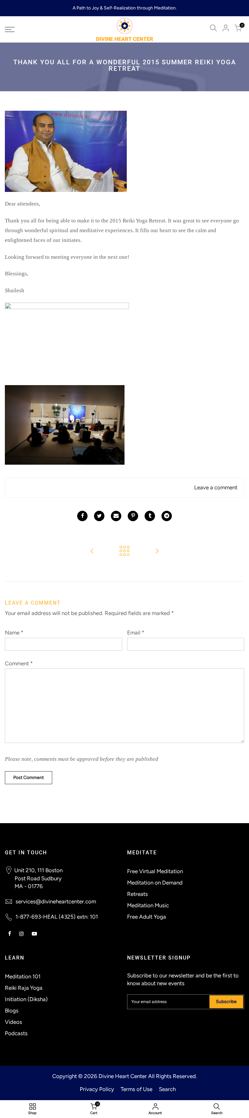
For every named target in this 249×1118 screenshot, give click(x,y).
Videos (13, 1022)
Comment (19, 663)
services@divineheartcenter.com (56, 901)
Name (14, 632)
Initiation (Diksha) (26, 999)
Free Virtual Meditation (155, 871)
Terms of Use (136, 1089)
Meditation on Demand (155, 882)
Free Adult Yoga (146, 916)
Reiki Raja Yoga (23, 988)
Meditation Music (148, 905)
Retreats (137, 894)
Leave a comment (215, 487)
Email (135, 632)
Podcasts (16, 1033)
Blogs (11, 1010)
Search (167, 1089)
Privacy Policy (97, 1089)
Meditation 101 (23, 976)
